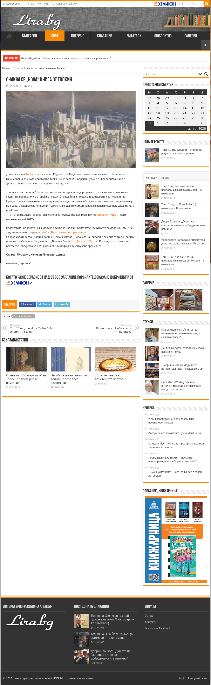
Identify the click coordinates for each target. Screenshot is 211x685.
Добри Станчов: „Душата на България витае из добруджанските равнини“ (183, 225)
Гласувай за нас (198, 678)
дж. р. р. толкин (23, 316)
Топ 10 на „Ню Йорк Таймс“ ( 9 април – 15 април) (31, 328)
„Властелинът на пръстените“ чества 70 (111, 377)
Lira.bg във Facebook (65, 3)
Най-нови (151, 177)
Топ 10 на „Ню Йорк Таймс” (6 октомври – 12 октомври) (112, 636)
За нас (30, 3)
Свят (54, 36)
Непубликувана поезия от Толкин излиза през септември (69, 379)
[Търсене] (207, 4)
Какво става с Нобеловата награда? (113, 328)
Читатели (134, 36)
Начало (9, 35)
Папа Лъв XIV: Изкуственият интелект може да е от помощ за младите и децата (181, 386)
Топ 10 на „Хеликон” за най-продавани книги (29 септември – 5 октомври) (182, 260)
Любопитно (163, 36)
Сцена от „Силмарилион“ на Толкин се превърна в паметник (26, 379)
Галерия (190, 36)
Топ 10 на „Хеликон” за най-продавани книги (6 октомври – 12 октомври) (181, 190)
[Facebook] (182, 3)
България (29, 36)
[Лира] (37, 17)
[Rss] (179, 3)
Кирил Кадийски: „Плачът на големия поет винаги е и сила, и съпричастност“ (66, 58)
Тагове (165, 177)
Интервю (77, 36)
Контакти (43, 3)
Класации (104, 36)
